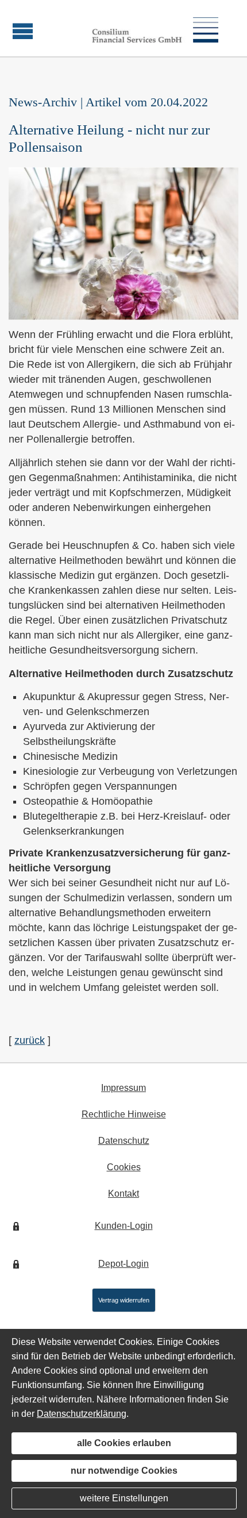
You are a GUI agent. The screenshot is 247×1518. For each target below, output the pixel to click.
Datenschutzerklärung (81, 1414)
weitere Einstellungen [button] (124, 1498)
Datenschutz (123, 1141)
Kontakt (123, 1193)
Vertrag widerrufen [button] (123, 1300)
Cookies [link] (124, 1167)
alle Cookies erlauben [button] (124, 1443)
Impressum (123, 1088)
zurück (29, 1040)
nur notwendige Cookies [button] (124, 1470)
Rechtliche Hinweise (124, 1114)
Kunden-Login (124, 1226)
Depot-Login (123, 1264)
